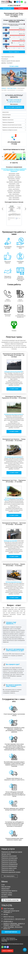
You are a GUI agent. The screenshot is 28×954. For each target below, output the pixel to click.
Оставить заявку (6, 894)
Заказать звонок (7, 8)
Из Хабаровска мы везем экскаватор (13, 414)
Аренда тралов (6, 854)
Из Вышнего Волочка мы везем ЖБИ (14, 371)
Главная (3, 88)
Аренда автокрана (6, 114)
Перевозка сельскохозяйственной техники (12, 127)
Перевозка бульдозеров (9, 860)
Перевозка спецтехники (7, 119)
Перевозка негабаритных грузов (9, 130)
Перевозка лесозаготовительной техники (11, 124)
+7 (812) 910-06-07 (14, 102)
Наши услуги (5, 888)
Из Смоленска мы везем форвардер (13, 457)
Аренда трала (5, 112)
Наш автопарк (5, 886)
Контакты (4, 896)
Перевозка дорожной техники (10, 872)
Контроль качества (11, 900)
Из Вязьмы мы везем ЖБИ (10, 540)
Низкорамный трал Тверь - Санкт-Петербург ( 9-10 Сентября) (14, 15)
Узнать (7, 950)
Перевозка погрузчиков (9, 862)
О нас (3, 884)
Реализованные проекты (9, 890)
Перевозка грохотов (7, 870)
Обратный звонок (11, 932)
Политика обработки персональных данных (12, 943)
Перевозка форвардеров (9, 866)
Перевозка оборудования (8, 122)
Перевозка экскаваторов (9, 858)
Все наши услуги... (9, 876)
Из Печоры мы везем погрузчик (13, 582)
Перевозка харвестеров (9, 868)
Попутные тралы (11, 88)
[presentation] (2, 209)
